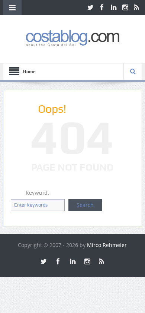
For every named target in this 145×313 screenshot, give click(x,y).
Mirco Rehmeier (107, 244)
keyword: (37, 193)
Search (85, 204)
